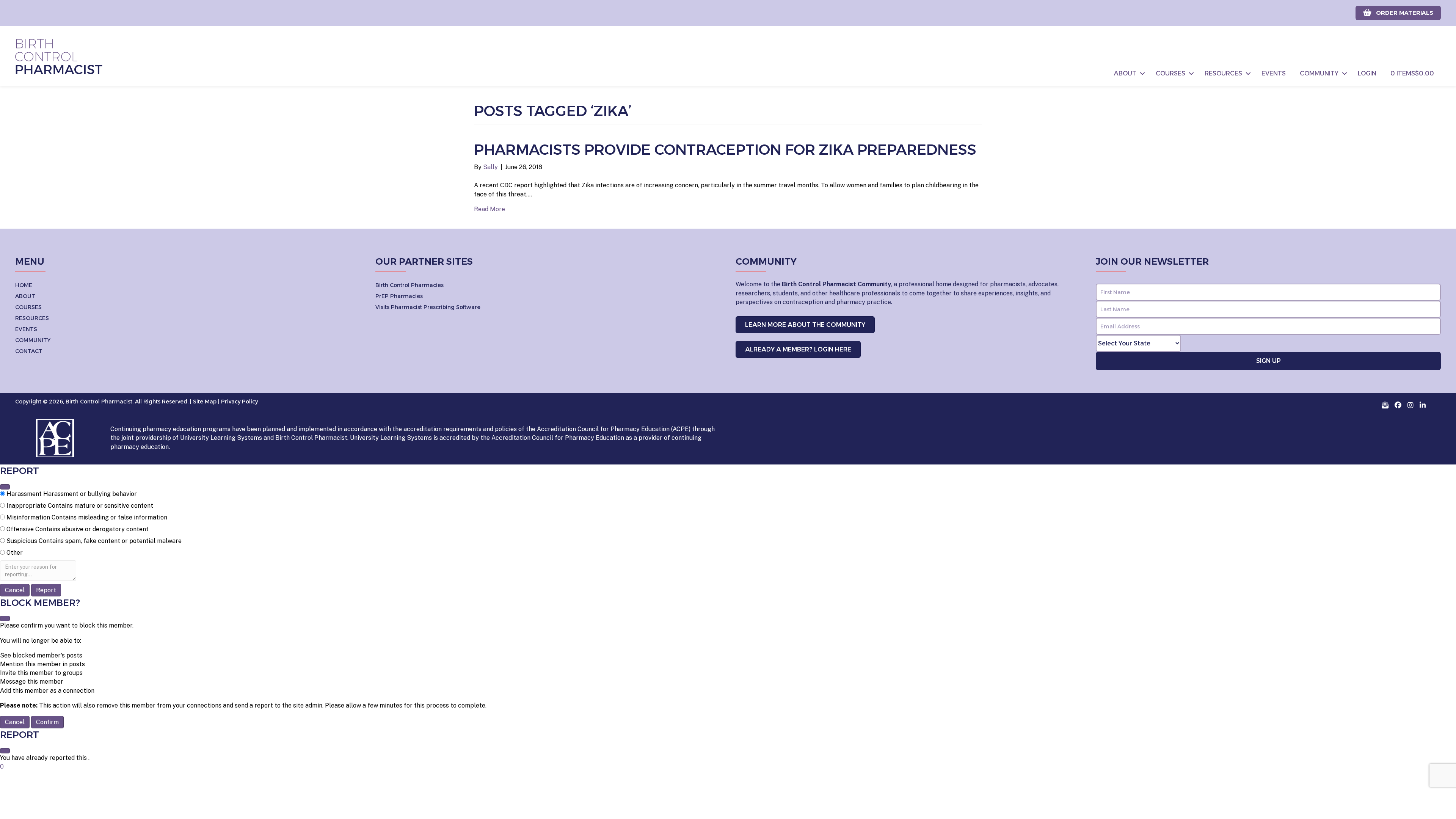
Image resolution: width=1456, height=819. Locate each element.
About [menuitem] (1125, 73)
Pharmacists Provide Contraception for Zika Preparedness (725, 149)
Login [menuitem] (1367, 73)
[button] (1142, 73)
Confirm (47, 722)
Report (46, 590)
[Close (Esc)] (5, 487)
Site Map (205, 401)
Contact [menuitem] (28, 351)
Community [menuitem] (1319, 73)
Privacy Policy (239, 401)
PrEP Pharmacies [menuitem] (399, 296)
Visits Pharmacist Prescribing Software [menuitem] (427, 307)
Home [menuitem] (23, 285)
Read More (489, 209)
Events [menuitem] (1273, 73)
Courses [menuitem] (1170, 73)
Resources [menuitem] (1223, 73)
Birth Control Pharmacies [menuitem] (409, 285)
